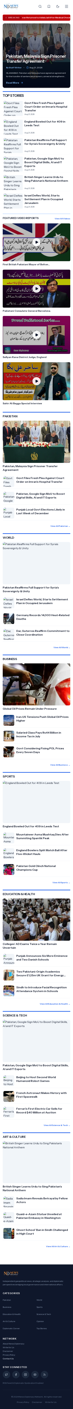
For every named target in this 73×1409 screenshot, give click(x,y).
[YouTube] (35, 1374)
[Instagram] (25, 1374)
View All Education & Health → (55, 1004)
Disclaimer (8, 1351)
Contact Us (8, 1358)
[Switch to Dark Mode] (57, 6)
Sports (39, 1307)
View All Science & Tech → (57, 1125)
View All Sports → (61, 882)
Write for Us (8, 1347)
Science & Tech (43, 1314)
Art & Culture (9, 1321)
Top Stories (41, 1328)
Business (7, 1307)
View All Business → (60, 765)
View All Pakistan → (60, 526)
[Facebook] (16, 1374)
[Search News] (40, 6)
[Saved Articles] (49, 6)
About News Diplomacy (13, 1343)
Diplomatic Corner (11, 1328)
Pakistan (7, 1300)
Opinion (40, 1321)
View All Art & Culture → (58, 1246)
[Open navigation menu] (66, 6)
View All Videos (62, 218)
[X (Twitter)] (6, 1374)
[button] (36, 244)
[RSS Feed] (44, 1374)
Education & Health (12, 1314)
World (39, 1300)
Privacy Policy (9, 1355)
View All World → (61, 647)
